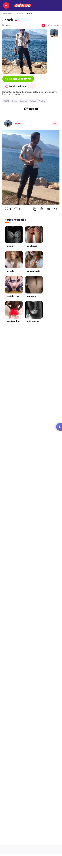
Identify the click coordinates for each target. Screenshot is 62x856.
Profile (20, 13)
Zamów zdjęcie (18, 86)
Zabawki (23, 101)
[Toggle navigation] (6, 5)
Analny (42, 101)
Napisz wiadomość (20, 78)
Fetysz (33, 101)
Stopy (14, 101)
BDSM (6, 101)
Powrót (9, 13)
